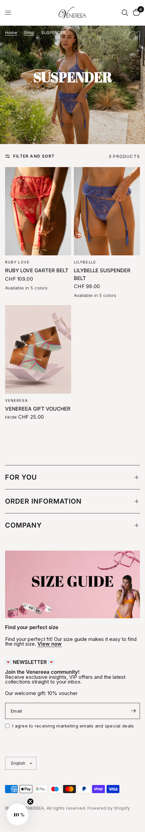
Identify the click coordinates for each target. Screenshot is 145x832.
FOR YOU (21, 477)
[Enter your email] (133, 711)
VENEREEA (16, 400)
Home (11, 33)
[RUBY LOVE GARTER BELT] (38, 211)
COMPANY (23, 525)
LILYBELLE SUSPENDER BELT (102, 274)
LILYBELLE (85, 262)
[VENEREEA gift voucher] (38, 349)
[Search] (124, 12)
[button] (17, 814)
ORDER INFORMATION (43, 501)
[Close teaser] (30, 801)
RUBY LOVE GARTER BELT (36, 270)
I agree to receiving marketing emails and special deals (73, 726)
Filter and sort (34, 156)
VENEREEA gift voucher (37, 409)
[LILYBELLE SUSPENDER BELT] (107, 211)
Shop (29, 33)
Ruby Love (17, 262)
